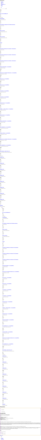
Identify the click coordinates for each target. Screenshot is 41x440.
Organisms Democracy (3, 4)
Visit (1, 3)
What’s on (2, 1)
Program (2, 207)
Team (1, 5)
